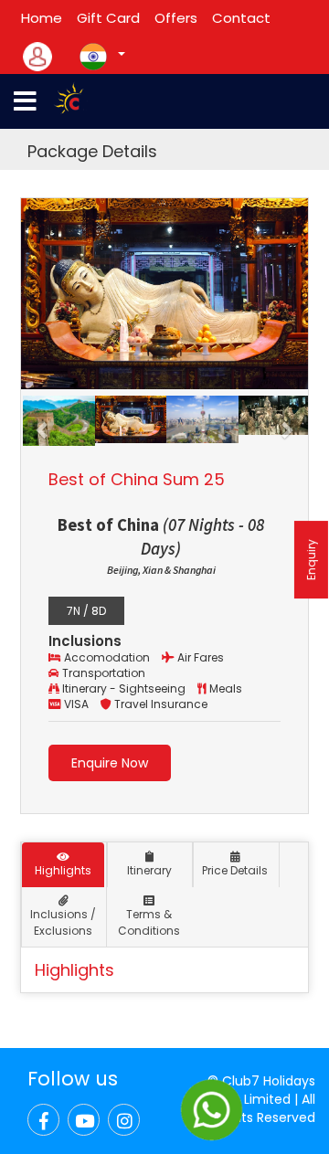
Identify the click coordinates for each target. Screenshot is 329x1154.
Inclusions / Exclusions (63, 921)
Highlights (63, 870)
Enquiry (311, 559)
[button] (42, 421)
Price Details (235, 870)
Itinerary (149, 870)
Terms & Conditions (149, 921)
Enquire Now (109, 763)
